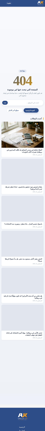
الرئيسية (22, 427)
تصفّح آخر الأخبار (13, 110)
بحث (5, 102)
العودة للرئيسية (30, 110)
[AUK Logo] (22, 416)
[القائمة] (3, 3)
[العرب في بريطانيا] (40, 3)
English (9, 3)
